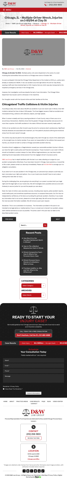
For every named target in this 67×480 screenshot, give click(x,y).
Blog (49, 401)
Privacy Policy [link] (52, 475)
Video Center (58, 401)
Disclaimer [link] (37, 475)
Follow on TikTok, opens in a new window (42, 470)
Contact (34, 403)
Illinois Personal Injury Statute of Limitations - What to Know (31, 262)
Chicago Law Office (33, 459)
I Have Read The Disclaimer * (14, 389)
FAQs (43, 401)
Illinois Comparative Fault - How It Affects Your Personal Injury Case (33, 254)
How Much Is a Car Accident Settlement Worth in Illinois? (33, 240)
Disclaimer (6, 386)
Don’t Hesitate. (33, 335)
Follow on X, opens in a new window (31, 470)
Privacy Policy (14, 386)
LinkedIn (39, 470)
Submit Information (33, 393)
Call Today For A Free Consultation (33, 331)
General (28, 69)
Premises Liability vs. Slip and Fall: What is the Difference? (32, 270)
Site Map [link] (44, 475)
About (12, 401)
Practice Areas (22, 401)
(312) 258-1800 (55, 5)
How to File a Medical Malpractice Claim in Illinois (33, 247)
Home (5, 401)
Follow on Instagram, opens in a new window (27, 470)
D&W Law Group (9, 69)
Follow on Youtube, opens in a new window (35, 470)
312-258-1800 (48, 164)
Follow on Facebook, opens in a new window (24, 470)
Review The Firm (33, 438)
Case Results (35, 401)
